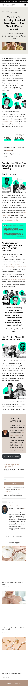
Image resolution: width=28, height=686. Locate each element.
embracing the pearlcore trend (16, 267)
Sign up (14, 483)
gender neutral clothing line (16, 279)
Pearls (7, 11)
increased (9, 150)
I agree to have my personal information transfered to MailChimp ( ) (15, 489)
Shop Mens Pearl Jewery (11, 456)
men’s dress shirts (7, 121)
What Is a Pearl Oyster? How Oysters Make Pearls (13, 583)
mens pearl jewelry (12, 220)
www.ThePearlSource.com (21, 1)
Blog (3, 11)
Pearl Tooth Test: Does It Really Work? (12, 673)
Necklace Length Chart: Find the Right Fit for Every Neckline (14, 628)
